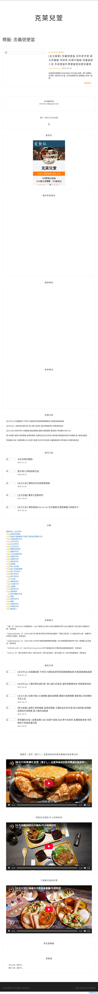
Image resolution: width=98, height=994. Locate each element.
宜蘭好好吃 (14, 556)
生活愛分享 (14, 584)
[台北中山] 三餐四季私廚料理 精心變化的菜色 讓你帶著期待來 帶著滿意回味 (34, 426)
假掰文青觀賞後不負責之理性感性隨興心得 (26, 536)
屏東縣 (12, 564)
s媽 (9, 626)
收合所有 (18, 531)
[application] (49, 783)
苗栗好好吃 (14, 589)
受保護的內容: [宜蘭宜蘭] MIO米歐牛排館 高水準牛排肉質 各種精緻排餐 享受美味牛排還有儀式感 (42, 440)
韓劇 (12, 601)
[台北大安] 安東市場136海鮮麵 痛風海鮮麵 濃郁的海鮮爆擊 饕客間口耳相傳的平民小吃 (38, 431)
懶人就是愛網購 (16, 569)
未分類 (12, 579)
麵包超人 (13, 609)
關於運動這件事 (16, 594)
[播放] (9, 805)
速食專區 (13, 591)
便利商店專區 (15, 534)
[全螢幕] (89, 805)
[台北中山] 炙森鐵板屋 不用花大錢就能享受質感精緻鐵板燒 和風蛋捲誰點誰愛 (35, 421)
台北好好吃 (53, 52)
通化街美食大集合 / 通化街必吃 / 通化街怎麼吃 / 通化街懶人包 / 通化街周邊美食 (48, 653)
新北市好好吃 (15, 571)
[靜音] (85, 805)
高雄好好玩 (14, 606)
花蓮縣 (12, 586)
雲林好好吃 (14, 599)
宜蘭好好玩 (14, 559)
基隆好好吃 (14, 551)
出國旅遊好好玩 (16, 539)
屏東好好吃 (14, 561)
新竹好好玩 (14, 576)
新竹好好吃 (14, 574)
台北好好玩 (14, 546)
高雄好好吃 (14, 604)
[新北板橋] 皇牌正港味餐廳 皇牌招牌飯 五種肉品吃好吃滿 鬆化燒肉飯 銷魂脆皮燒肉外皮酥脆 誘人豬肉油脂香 (46, 435)
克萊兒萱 (49, 18)
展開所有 (9, 531)
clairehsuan (54, 68)
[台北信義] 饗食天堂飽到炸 (30, 495)
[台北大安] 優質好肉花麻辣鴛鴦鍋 (33, 483)
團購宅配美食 (15, 549)
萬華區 (61, 52)
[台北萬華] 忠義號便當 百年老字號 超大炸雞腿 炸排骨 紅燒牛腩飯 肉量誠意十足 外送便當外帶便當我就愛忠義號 (71, 60)
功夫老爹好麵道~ (25, 459)
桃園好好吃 (14, 581)
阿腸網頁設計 (93, 993)
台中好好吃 (14, 541)
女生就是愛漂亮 (16, 554)
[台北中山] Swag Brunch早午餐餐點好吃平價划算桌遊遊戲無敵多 (48, 648)
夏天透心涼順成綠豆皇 (28, 471)
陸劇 (12, 596)
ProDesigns (91, 988)
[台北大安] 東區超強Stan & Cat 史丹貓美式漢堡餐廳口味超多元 (48, 507)
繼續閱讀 (88, 83)
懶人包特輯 (14, 566)
